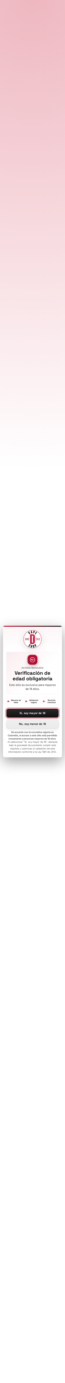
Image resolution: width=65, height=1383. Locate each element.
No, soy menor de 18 (32, 724)
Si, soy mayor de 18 (33, 713)
